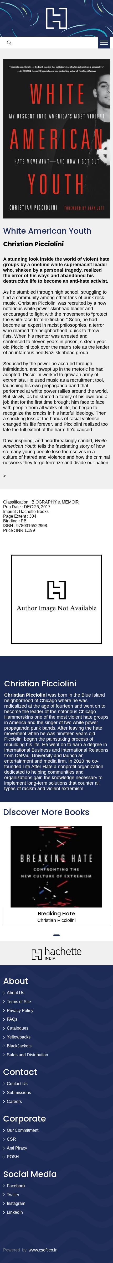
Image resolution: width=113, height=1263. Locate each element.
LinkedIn (15, 1212)
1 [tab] (56, 935)
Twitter (13, 1195)
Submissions (19, 1092)
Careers (14, 1101)
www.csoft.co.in (43, 1250)
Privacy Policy (20, 1010)
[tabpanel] (56, 876)
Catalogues (17, 1028)
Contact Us (17, 1083)
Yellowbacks (18, 1037)
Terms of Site (19, 1001)
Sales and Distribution (27, 1055)
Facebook (16, 1186)
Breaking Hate (56, 913)
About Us (15, 993)
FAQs (12, 1019)
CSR (11, 1139)
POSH (13, 1157)
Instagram (16, 1203)
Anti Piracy (17, 1148)
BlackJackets (19, 1046)
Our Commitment (22, 1130)
